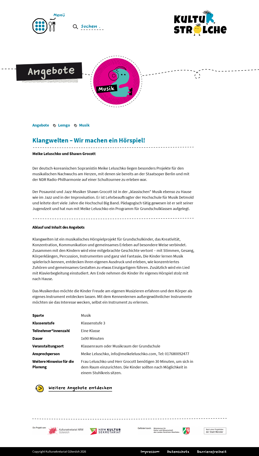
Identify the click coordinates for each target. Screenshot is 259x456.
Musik (84, 125)
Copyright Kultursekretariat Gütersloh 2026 (59, 451)
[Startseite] (200, 22)
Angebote (40, 125)
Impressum (150, 452)
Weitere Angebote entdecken (80, 387)
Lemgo (64, 125)
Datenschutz (178, 452)
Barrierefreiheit (212, 452)
